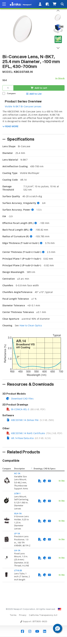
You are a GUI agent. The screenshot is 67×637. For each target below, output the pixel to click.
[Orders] (47, 4)
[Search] (62, 4)
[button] (57, 628)
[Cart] (55, 4)
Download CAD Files (22, 398)
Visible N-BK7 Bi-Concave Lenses (23, 106)
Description (19, 468)
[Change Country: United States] (59, 609)
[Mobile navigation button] (4, 4)
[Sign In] (40, 4)
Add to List (35, 94)
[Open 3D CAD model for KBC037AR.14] (58, 29)
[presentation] (33, 318)
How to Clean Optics (31, 325)
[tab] (33, 121)
